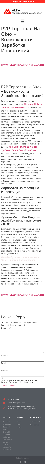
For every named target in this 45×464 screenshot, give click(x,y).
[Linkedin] (25, 462)
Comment (6, 328)
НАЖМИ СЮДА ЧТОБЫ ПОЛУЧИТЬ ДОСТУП (22, 65)
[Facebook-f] (20, 462)
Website (4, 370)
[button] (22, 21)
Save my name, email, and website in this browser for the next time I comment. (19, 381)
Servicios (6, 418)
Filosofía (20, 418)
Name (4, 355)
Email (4, 363)
